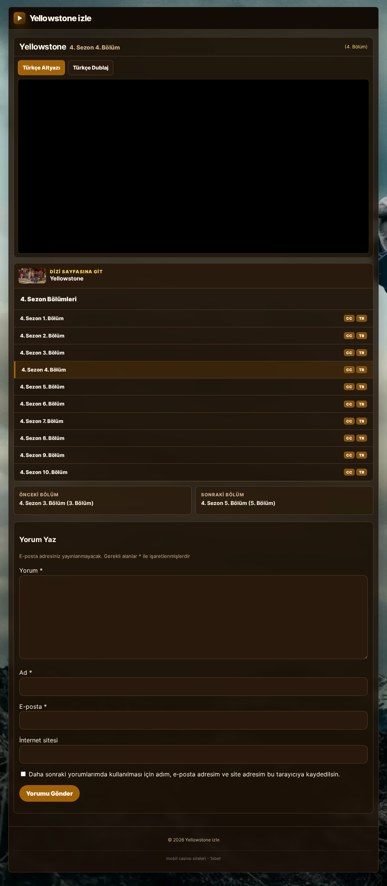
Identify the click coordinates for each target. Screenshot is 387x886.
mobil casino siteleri (186, 858)
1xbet (215, 858)
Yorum (31, 570)
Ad (25, 672)
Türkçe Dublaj (90, 67)
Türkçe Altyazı (41, 67)
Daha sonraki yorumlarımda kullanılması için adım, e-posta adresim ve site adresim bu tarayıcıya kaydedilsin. (184, 774)
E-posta (33, 706)
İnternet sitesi (38, 740)
